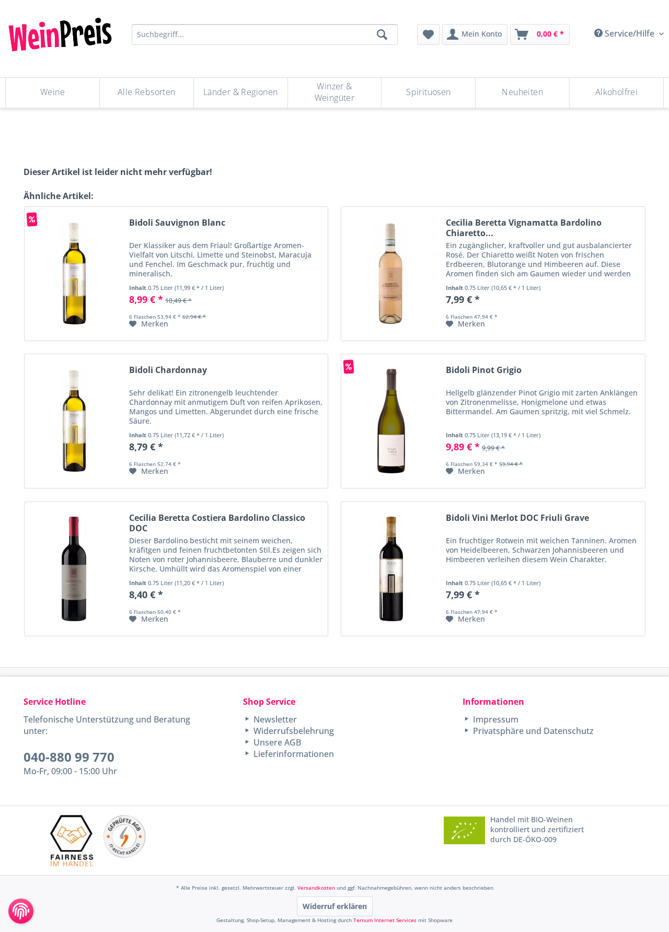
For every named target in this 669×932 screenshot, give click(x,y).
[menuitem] (428, 34)
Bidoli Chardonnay (168, 370)
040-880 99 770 (69, 756)
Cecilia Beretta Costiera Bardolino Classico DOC (217, 522)
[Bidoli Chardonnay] (74, 421)
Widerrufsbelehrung (292, 731)
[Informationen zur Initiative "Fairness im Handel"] (72, 840)
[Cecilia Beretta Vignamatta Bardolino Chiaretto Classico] (391, 273)
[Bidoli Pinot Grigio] (391, 421)
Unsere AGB (276, 742)
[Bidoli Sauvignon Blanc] (74, 273)
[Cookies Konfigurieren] (20, 911)
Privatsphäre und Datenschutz (532, 731)
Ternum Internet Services (385, 920)
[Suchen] (382, 34)
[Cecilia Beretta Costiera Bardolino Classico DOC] (74, 568)
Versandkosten (316, 887)
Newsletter (274, 719)
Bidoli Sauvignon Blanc (177, 222)
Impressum (494, 719)
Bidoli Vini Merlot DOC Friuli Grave (517, 517)
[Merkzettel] (428, 34)
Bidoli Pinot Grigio (484, 370)
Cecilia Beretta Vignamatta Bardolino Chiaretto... (524, 227)
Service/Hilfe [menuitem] (629, 33)
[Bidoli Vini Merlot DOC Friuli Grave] (391, 568)
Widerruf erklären (335, 906)
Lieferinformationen (292, 754)
